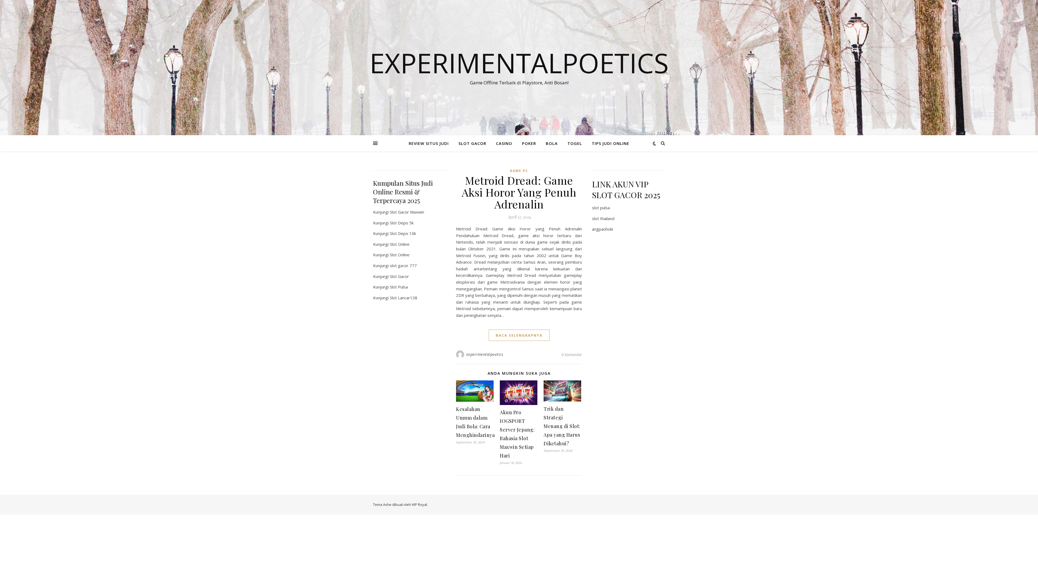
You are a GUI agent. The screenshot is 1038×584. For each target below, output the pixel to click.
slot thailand (603, 218)
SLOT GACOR (472, 143)
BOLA (552, 143)
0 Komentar (571, 354)
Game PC (519, 170)
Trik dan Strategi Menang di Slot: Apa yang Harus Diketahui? (562, 426)
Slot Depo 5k (402, 222)
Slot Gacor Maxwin (407, 212)
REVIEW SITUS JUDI (429, 143)
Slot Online (400, 244)
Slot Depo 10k (403, 233)
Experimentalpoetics (519, 62)
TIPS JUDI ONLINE (610, 143)
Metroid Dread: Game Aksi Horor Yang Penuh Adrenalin (519, 192)
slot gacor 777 (403, 265)
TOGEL (574, 143)
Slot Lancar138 (403, 297)
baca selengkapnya (519, 335)
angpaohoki (602, 229)
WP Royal (419, 504)
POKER (529, 143)
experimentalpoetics (484, 354)
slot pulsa (601, 207)
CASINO (504, 143)
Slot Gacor (399, 276)
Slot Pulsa (399, 287)
